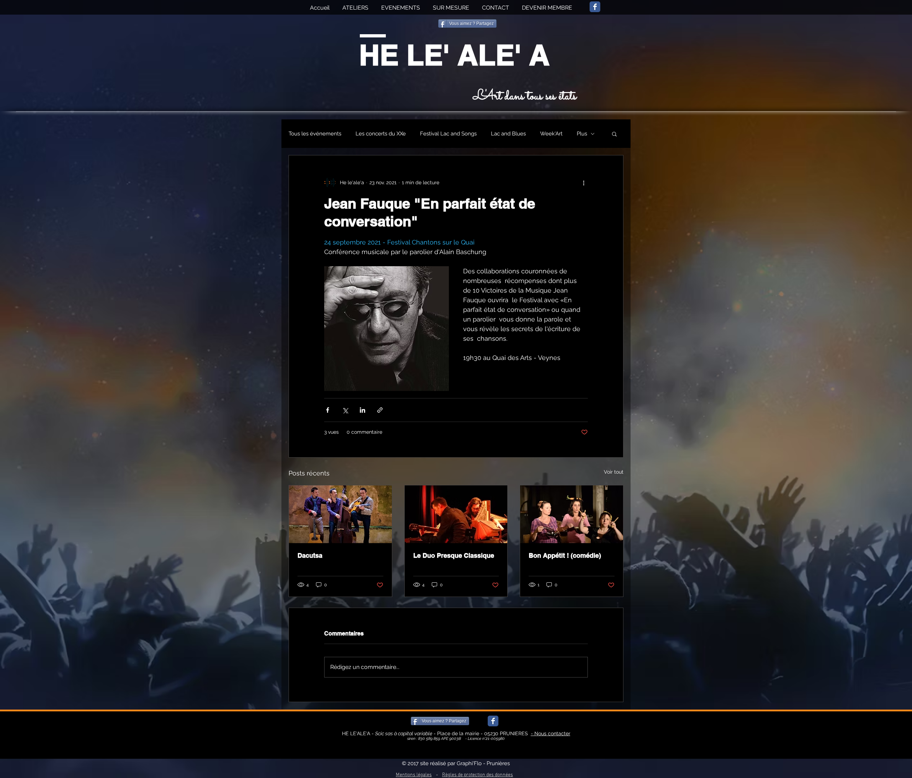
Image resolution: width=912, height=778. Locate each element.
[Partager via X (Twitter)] (345, 410)
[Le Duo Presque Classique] (456, 514)
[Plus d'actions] (583, 182)
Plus (582, 133)
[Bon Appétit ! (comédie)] (571, 514)
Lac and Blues (508, 133)
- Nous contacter (550, 733)
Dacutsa (309, 555)
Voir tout (613, 472)
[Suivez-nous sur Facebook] (595, 6)
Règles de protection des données (477, 775)
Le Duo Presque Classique (453, 555)
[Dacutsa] (340, 514)
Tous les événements (315, 133)
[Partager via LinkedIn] (362, 410)
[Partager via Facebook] (327, 410)
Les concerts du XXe (381, 133)
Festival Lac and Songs (448, 133)
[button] (614, 133)
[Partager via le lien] (380, 410)
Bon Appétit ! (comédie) (565, 555)
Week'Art (551, 133)
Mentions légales (414, 775)
